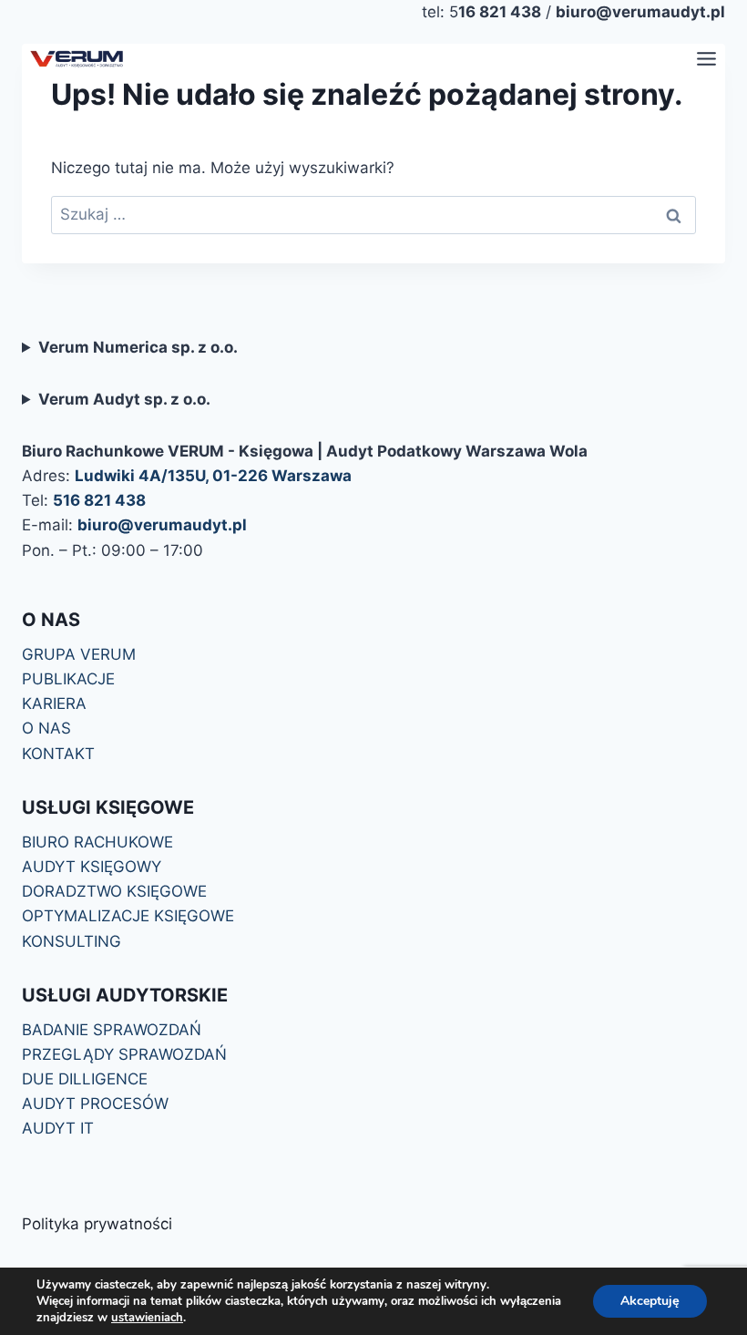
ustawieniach (147, 1317)
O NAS (46, 728)
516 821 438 (99, 500)
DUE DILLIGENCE (85, 1079)
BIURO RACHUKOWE (97, 842)
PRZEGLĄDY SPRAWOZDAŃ (124, 1054)
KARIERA (54, 703)
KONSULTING (71, 941)
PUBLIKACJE (68, 679)
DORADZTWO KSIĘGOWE (114, 891)
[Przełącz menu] (706, 58)
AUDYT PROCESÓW (95, 1103)
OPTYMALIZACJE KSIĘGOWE (128, 916)
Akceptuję (650, 1300)
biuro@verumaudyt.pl (162, 525)
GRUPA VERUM (79, 654)
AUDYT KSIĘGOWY (91, 866)
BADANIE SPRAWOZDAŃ (111, 1030)
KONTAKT (58, 754)
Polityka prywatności (97, 1224)
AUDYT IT (58, 1128)
